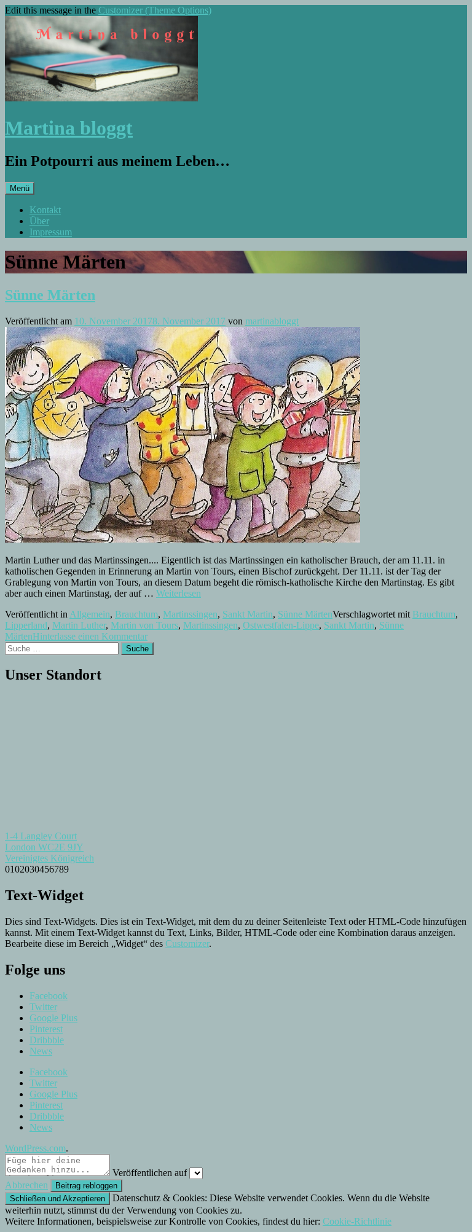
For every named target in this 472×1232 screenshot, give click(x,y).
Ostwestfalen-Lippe (281, 625)
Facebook (49, 996)
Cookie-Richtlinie (357, 1221)
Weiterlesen (178, 593)
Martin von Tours (144, 625)
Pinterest (46, 1029)
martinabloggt (272, 321)
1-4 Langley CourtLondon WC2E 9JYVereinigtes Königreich (49, 847)
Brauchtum (136, 614)
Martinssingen (190, 614)
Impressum (51, 232)
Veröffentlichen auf (149, 1172)
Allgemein (89, 614)
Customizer (187, 943)
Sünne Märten (50, 295)
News (41, 1051)
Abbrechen (26, 1185)
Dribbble (47, 1040)
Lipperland (26, 625)
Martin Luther (79, 625)
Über (39, 221)
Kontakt (45, 210)
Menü (20, 188)
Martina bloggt (69, 128)
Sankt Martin (247, 614)
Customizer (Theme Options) (154, 10)
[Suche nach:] (63, 648)
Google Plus (53, 1018)
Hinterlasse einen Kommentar (90, 636)
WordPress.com (35, 1148)
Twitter (43, 1007)
